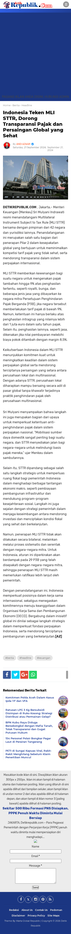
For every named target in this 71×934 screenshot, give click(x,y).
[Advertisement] (35, 56)
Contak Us (41, 909)
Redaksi (14, 909)
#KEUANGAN (43, 657)
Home (6, 105)
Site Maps (53, 915)
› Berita (15, 105)
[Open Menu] (66, 4)
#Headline (25, 657)
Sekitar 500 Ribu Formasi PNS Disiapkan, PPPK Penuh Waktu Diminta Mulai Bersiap (36, 813)
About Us (27, 909)
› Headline (26, 105)
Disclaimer (18, 915)
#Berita (9, 657)
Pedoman (56, 909)
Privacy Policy (36, 915)
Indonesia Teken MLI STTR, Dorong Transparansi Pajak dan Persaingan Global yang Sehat (33, 124)
